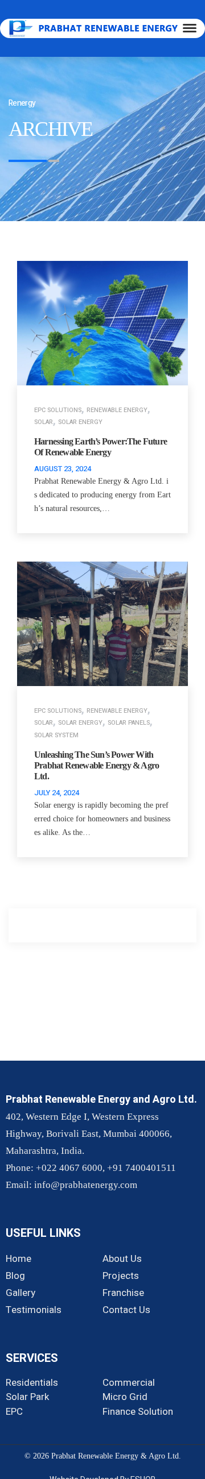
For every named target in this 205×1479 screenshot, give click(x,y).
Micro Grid (124, 1397)
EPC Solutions (57, 410)
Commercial (128, 1383)
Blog (15, 1276)
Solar (43, 422)
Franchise (123, 1293)
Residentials (32, 1383)
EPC (14, 1412)
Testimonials (34, 1310)
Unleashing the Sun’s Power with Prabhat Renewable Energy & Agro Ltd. (96, 765)
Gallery (20, 1293)
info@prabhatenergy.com (85, 1184)
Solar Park (27, 1397)
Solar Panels (129, 722)
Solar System (56, 735)
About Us (122, 1259)
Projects (120, 1276)
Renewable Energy (117, 410)
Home (18, 1259)
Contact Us (126, 1310)
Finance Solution (137, 1412)
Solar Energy (80, 422)
